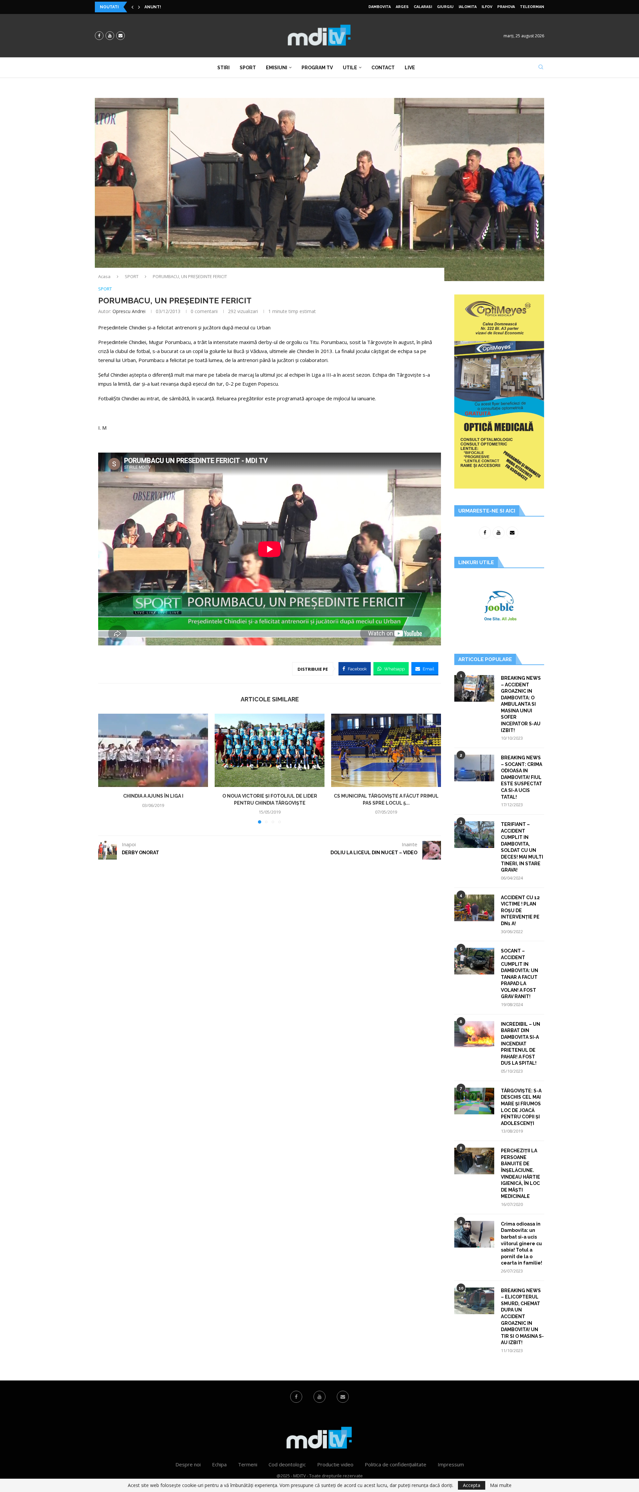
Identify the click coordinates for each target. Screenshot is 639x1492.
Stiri (223, 67)
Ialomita (468, 7)
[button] (132, 7)
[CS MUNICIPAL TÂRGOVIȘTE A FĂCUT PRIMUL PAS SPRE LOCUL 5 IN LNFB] (386, 750)
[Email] (120, 35)
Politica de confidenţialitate (395, 1464)
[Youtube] (110, 35)
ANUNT (152, 7)
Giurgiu (445, 7)
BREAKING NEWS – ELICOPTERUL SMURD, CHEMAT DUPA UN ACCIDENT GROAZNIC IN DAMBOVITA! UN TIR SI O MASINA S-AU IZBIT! (522, 1316)
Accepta (471, 1485)
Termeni (247, 1464)
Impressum (451, 1464)
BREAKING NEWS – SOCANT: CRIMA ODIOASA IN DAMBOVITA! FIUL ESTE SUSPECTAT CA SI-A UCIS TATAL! (521, 777)
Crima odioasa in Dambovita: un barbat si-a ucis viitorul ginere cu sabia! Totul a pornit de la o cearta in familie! (521, 1243)
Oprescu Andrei (128, 311)
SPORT (131, 276)
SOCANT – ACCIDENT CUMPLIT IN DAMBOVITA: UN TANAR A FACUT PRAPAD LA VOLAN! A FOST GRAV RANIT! (519, 973)
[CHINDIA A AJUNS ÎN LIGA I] (153, 750)
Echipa (219, 1464)
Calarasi (423, 7)
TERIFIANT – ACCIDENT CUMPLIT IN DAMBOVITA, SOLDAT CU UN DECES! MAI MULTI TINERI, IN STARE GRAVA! (522, 847)
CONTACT (383, 67)
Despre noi (188, 1464)
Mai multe (501, 1485)
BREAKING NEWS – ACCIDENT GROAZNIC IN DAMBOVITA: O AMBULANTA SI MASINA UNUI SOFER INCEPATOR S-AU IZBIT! (521, 704)
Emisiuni (276, 67)
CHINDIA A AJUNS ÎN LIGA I (153, 796)
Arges (402, 7)
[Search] (540, 68)
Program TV (317, 67)
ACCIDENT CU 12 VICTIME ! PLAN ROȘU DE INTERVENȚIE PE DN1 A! (520, 910)
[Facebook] (99, 35)
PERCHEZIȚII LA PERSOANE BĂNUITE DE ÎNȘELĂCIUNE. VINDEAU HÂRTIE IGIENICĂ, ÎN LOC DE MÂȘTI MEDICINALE (520, 1173)
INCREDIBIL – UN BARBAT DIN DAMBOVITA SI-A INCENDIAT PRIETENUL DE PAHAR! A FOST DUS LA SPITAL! (520, 1043)
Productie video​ (335, 1464)
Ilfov (487, 7)
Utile (350, 67)
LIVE (410, 67)
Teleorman (532, 7)
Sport (248, 67)
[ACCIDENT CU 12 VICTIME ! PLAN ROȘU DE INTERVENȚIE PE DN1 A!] (474, 908)
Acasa (104, 276)
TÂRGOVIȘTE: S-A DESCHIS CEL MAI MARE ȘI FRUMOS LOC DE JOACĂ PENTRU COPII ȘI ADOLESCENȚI (521, 1107)
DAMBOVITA (379, 7)
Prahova (506, 7)
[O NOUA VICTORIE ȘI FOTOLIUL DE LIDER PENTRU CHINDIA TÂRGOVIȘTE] (269, 750)
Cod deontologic (287, 1464)
